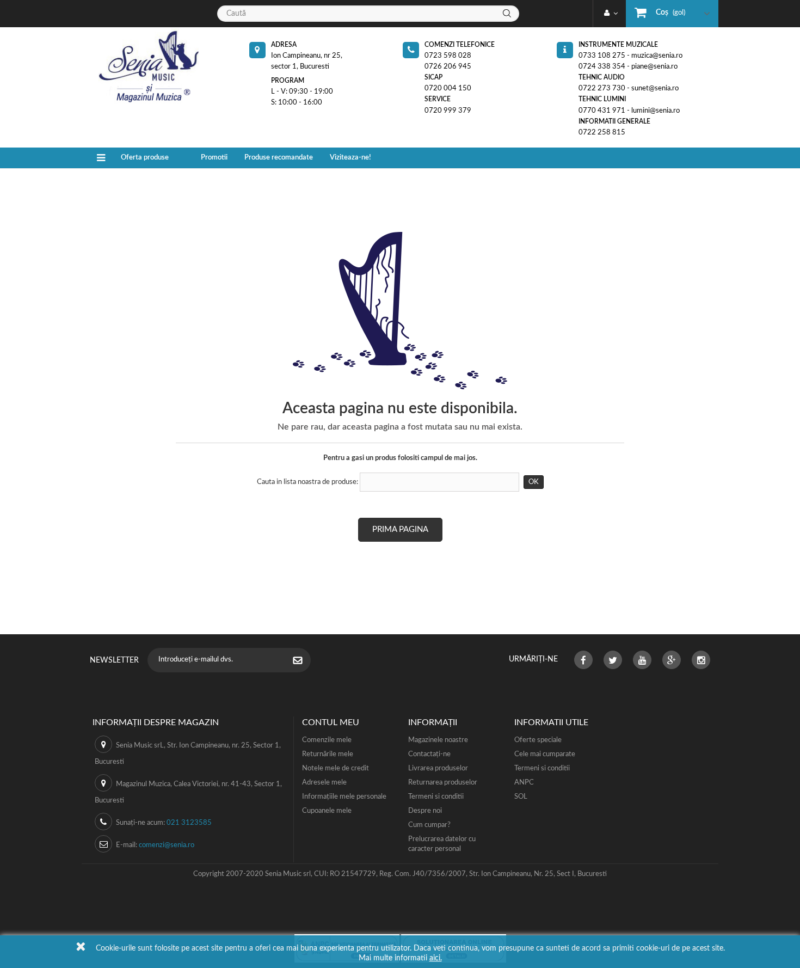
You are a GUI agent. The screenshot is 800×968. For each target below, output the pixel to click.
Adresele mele (324, 782)
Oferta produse (145, 157)
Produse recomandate (278, 157)
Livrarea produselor (438, 768)
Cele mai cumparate (544, 754)
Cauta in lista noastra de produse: (307, 482)
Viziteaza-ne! (350, 157)
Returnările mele (327, 754)
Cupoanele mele (327, 810)
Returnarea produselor (442, 782)
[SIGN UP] (303, 661)
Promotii (214, 157)
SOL (520, 796)
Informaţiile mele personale (344, 796)
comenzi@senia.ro (166, 845)
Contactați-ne (429, 754)
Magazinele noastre (438, 740)
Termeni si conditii (436, 796)
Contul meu (330, 722)
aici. (435, 958)
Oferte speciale (538, 740)
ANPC (524, 782)
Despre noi (425, 810)
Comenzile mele (327, 740)
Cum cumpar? (429, 825)
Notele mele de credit (335, 768)
